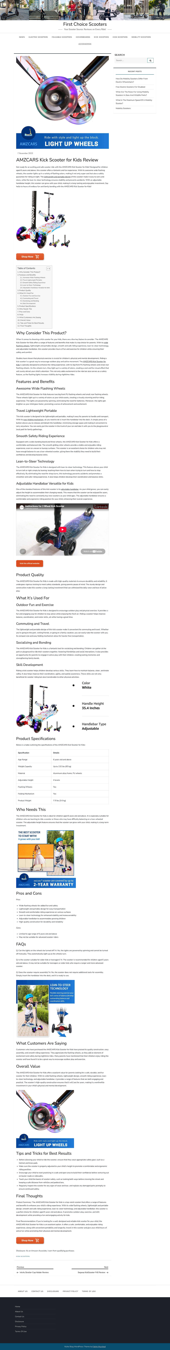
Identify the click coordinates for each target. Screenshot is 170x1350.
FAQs (21, 314)
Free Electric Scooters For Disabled (130, 87)
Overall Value (25, 320)
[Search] (150, 60)
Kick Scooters (101, 37)
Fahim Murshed (99, 1346)
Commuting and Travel (30, 298)
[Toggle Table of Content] (47, 269)
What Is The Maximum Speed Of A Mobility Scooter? (134, 102)
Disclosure (53, 1291)
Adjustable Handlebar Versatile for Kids (36, 288)
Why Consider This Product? (29, 272)
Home (17, 1306)
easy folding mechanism (33, 419)
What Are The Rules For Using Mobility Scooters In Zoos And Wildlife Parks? (132, 93)
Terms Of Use (89, 1291)
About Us (23, 1291)
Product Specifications (27, 306)
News (22, 37)
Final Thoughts (25, 326)
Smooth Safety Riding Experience (34, 283)
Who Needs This (25, 309)
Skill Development (29, 303)
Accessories (85, 44)
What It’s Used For (26, 293)
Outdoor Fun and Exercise (31, 296)
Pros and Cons (24, 312)
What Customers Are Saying (30, 317)
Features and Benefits (27, 275)
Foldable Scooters (62, 37)
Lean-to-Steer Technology (32, 285)
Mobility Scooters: (123, 108)
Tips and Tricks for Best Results (32, 323)
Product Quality (25, 290)
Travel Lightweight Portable (32, 280)
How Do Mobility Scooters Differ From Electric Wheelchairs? (132, 80)
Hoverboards (83, 37)
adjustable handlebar (70, 489)
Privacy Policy (70, 1291)
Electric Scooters (38, 37)
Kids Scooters (120, 37)
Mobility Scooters (141, 37)
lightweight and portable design (57, 177)
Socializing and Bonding (31, 301)
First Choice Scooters (85, 24)
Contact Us (37, 1291)
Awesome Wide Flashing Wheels (34, 277)
